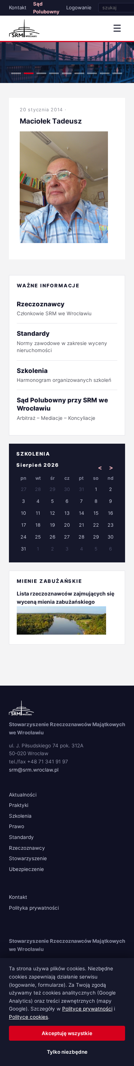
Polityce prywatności (87, 1009)
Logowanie (79, 7)
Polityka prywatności (34, 908)
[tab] (16, 73)
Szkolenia (20, 816)
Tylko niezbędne (67, 1052)
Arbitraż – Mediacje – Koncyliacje (62, 408)
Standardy (21, 837)
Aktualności (22, 795)
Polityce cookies (28, 1017)
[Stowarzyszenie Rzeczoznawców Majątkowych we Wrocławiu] (24, 28)
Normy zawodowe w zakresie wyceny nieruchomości (62, 341)
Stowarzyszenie (28, 858)
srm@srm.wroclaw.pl (33, 770)
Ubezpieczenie (26, 869)
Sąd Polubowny (46, 8)
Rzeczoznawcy (27, 848)
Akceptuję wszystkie (67, 1033)
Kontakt (17, 7)
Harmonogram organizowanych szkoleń (64, 375)
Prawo (16, 826)
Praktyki (18, 805)
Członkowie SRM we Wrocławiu (54, 308)
